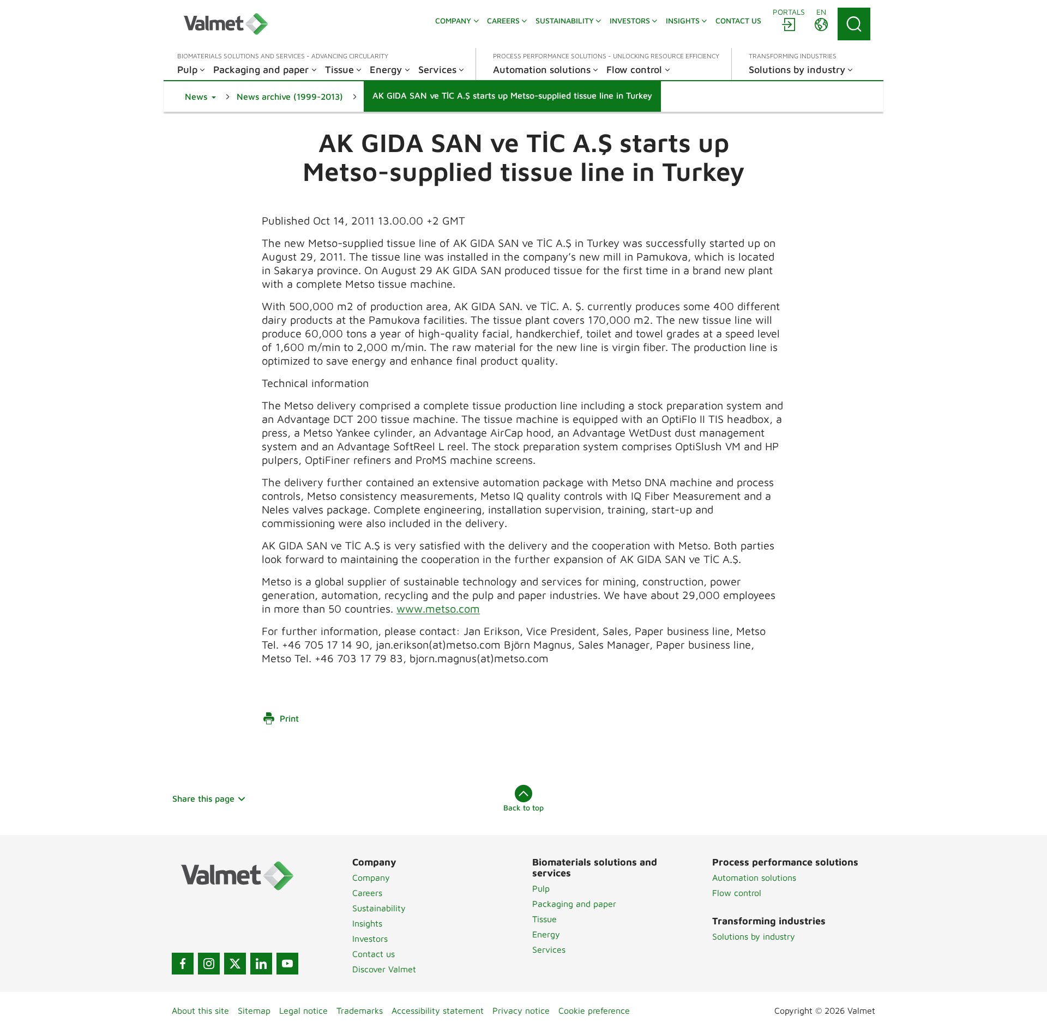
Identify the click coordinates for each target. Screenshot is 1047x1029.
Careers (367, 893)
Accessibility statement (438, 1010)
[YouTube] (287, 963)
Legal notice (303, 1010)
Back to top (523, 807)
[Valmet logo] (226, 24)
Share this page (203, 798)
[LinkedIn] (261, 963)
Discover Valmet (384, 969)
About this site (200, 1010)
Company (371, 877)
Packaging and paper (574, 904)
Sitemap (254, 1010)
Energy (546, 934)
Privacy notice (521, 1010)
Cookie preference (594, 1010)
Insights (367, 923)
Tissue (544, 919)
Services (548, 949)
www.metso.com (438, 608)
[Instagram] (209, 963)
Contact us (373, 954)
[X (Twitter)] (235, 963)
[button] (200, 96)
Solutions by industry (753, 936)
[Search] (854, 24)
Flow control (736, 893)
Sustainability (379, 908)
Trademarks (359, 1010)
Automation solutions (754, 877)
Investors (370, 938)
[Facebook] (183, 963)
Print (289, 718)
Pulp (541, 888)
